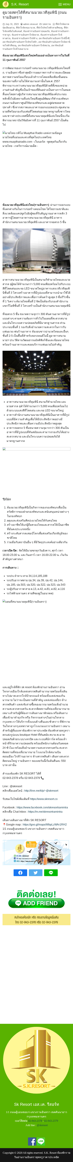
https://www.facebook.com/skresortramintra (42, 807)
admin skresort (30, 24)
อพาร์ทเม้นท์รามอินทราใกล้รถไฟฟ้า (20, 42)
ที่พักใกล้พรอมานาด (25, 27)
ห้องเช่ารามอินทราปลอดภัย (36, 31)
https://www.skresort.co (44, 799)
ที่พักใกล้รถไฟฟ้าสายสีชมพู (49, 27)
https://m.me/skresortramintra (45, 811)
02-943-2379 (51, 1120)
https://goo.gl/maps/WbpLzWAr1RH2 (45, 824)
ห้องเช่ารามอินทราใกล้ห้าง (24, 38)
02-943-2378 (35, 1120)
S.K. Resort (20, 4)
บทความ (47, 24)
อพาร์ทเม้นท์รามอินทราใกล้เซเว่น (34, 45)
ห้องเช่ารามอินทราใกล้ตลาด (25, 35)
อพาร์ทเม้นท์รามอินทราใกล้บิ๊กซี (54, 38)
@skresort (42, 1125)
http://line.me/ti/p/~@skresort (41, 790)
